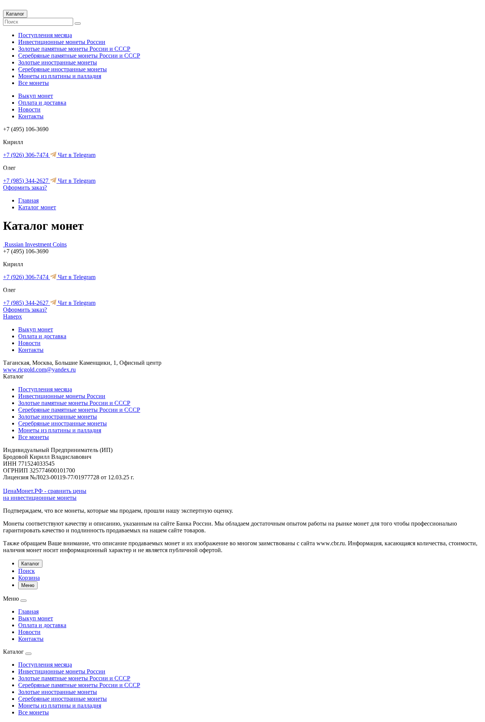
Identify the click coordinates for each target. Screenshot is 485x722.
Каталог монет (37, 207)
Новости (29, 109)
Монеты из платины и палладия (59, 76)
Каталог (15, 14)
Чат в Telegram (75, 155)
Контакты (31, 116)
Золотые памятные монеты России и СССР (74, 49)
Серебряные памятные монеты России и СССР (79, 55)
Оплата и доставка (42, 102)
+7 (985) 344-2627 (26, 180)
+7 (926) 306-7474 (26, 155)
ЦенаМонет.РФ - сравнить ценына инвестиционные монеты (44, 494)
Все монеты (33, 83)
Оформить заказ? (25, 187)
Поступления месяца (45, 35)
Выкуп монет (35, 96)
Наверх (12, 316)
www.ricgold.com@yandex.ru (39, 369)
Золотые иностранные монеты (57, 62)
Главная (28, 200)
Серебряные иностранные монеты (62, 69)
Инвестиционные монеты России (61, 42)
